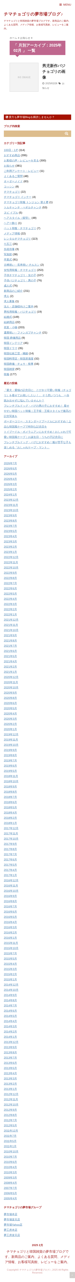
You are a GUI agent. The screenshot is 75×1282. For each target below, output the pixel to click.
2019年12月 (11, 734)
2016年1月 (10, 937)
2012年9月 (10, 1109)
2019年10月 (11, 744)
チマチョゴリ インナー (18, 197)
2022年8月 (10, 577)
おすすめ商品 (12, 155)
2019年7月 (10, 760)
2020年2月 (10, 723)
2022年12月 (11, 557)
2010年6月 (10, 1161)
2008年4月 (10, 1182)
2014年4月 (10, 1021)
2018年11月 (11, 776)
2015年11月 (11, 942)
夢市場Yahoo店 (13, 1224)
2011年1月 (10, 1146)
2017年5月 (10, 864)
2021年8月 (10, 640)
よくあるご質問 (13, 176)
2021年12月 (11, 619)
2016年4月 (10, 922)
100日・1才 (11, 150)
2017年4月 (10, 869)
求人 (6, 296)
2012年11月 (11, 1099)
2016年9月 (10, 896)
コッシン (9, 186)
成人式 (8, 285)
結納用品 (9, 322)
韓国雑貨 (9, 369)
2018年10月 (11, 781)
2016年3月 (10, 927)
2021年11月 (11, 624)
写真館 (8, 254)
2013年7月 (10, 1057)
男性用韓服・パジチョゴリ (20, 311)
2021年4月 (10, 661)
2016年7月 (10, 906)
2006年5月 (10, 1193)
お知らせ (9, 165)
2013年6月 (10, 1062)
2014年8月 (10, 1000)
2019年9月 (10, 750)
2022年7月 (10, 583)
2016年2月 (10, 932)
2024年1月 (10, 494)
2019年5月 (10, 770)
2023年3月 (10, 541)
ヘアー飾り (10, 223)
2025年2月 (10, 489)
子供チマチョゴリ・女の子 (20, 275)
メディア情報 (12, 233)
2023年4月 (10, 536)
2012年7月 (10, 1120)
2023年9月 (10, 515)
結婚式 (8, 316)
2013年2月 (10, 1083)
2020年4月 (10, 713)
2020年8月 (10, 697)
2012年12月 (11, 1094)
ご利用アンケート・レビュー (21, 170)
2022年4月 (10, 598)
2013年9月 (10, 1047)
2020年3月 (10, 718)
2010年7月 (10, 1156)
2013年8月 (10, 1052)
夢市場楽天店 (12, 1219)
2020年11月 (11, 682)
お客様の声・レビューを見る (21, 160)
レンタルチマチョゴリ (17, 238)
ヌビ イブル (11, 212)
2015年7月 (10, 953)
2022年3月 (10, 604)
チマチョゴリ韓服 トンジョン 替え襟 (26, 202)
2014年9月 (10, 995)
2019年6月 (10, 765)
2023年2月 (10, 546)
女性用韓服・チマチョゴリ (20, 270)
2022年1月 (10, 614)
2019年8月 (10, 755)
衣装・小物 (10, 327)
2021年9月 (10, 635)
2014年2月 (10, 1031)
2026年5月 (10, 473)
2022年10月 (11, 567)
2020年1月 (10, 729)
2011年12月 (11, 1130)
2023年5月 (10, 531)
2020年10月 (11, 687)
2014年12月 (11, 984)
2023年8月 (10, 520)
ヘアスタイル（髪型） (17, 217)
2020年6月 (10, 703)
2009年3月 (10, 1177)
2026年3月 (10, 484)
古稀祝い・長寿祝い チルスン (22, 264)
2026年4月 (10, 478)
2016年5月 (10, 916)
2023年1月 (10, 551)
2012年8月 (10, 1115)
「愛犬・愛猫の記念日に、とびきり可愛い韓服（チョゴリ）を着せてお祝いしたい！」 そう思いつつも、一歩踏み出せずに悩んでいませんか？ (37, 395)
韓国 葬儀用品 (12, 337)
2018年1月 (10, 823)
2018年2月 (10, 817)
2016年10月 (11, 890)
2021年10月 (11, 630)
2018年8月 (10, 791)
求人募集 (9, 301)
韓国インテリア (13, 342)
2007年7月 (10, 1188)
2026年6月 (10, 468)
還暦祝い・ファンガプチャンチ (23, 332)
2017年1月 (10, 875)
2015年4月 (10, 963)
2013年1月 (10, 1088)
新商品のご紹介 (13, 290)
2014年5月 (10, 1015)
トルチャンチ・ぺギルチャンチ (23, 207)
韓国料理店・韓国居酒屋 (18, 358)
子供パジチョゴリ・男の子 (20, 280)
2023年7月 (10, 525)
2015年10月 (11, 948)
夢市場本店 (10, 1214)
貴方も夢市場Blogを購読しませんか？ (31, 117)
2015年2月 (10, 974)
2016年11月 (11, 885)
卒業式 (8, 259)
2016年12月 (11, 880)
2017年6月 (10, 859)
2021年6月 (10, 650)
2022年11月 (11, 562)
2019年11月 (11, 739)
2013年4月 (10, 1073)
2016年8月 (10, 901)
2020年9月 (10, 692)
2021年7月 (10, 645)
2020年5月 (10, 708)
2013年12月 (11, 1042)
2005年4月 (10, 1198)
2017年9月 (10, 843)
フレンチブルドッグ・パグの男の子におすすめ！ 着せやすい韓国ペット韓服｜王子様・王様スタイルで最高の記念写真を (37, 411)
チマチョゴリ (12, 191)
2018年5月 (10, 807)
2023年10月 (11, 510)
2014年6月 (10, 1010)
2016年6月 (10, 911)
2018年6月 (10, 802)
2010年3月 (10, 1172)
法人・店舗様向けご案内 (18, 306)
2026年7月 (10, 463)
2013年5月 (10, 1068)
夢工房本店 (10, 1229)
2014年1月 (10, 1036)
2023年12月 (11, 499)
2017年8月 (10, 849)
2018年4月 (10, 812)
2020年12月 (11, 677)
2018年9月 (10, 786)
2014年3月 (10, 1026)
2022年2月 (10, 609)
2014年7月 (10, 1005)
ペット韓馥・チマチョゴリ (20, 228)
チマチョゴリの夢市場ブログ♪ (33, 14)
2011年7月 (10, 1135)
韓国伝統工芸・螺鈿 (16, 353)
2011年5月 (10, 1141)
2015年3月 (10, 969)
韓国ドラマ (10, 348)
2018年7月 (10, 796)
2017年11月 (11, 833)
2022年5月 (10, 593)
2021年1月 (10, 671)
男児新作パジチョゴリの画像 (53, 71)
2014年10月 (11, 989)
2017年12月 (11, 828)
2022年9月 (10, 572)
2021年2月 (10, 666)
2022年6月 (10, 588)
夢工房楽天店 (12, 1235)
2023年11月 (11, 505)
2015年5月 (10, 958)
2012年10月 (11, 1104)
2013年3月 (10, 1078)
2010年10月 (11, 1151)
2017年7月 (10, 854)
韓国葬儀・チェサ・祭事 (18, 363)
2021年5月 (10, 656)
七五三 (8, 243)
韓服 (6, 374)
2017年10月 (11, 838)
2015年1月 (10, 979)
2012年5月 (10, 1125)
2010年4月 (10, 1167)
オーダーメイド (13, 181)
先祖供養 (9, 249)
